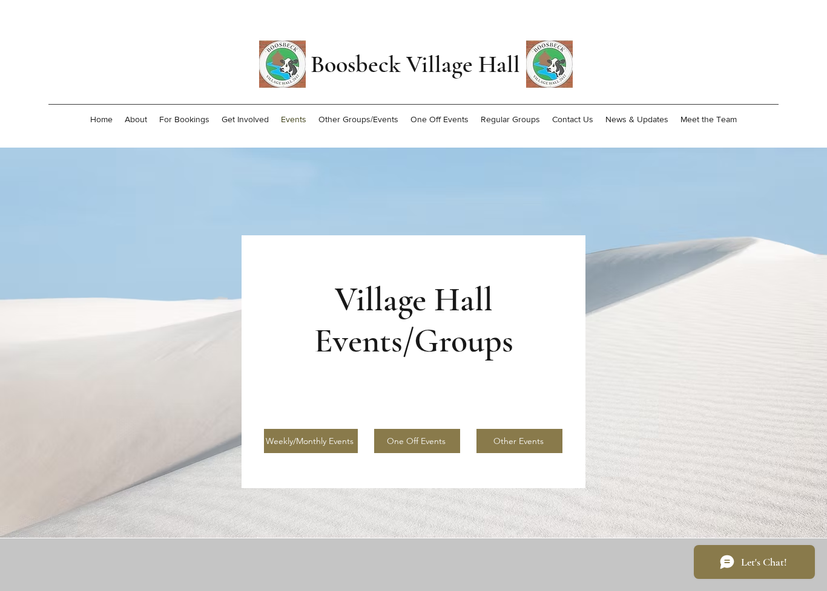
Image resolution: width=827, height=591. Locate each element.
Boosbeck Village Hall (415, 64)
